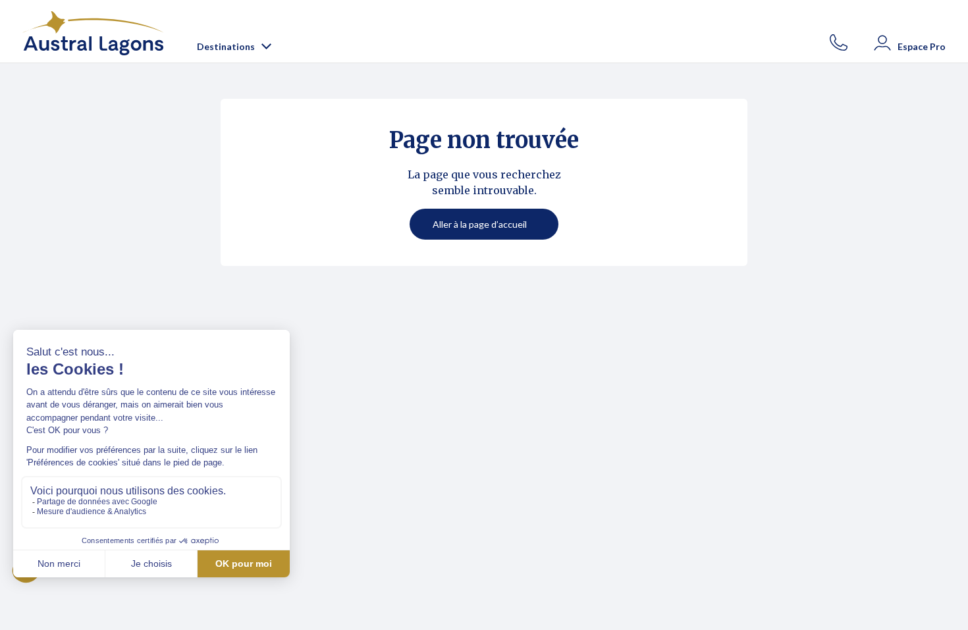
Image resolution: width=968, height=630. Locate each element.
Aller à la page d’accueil (480, 224)
